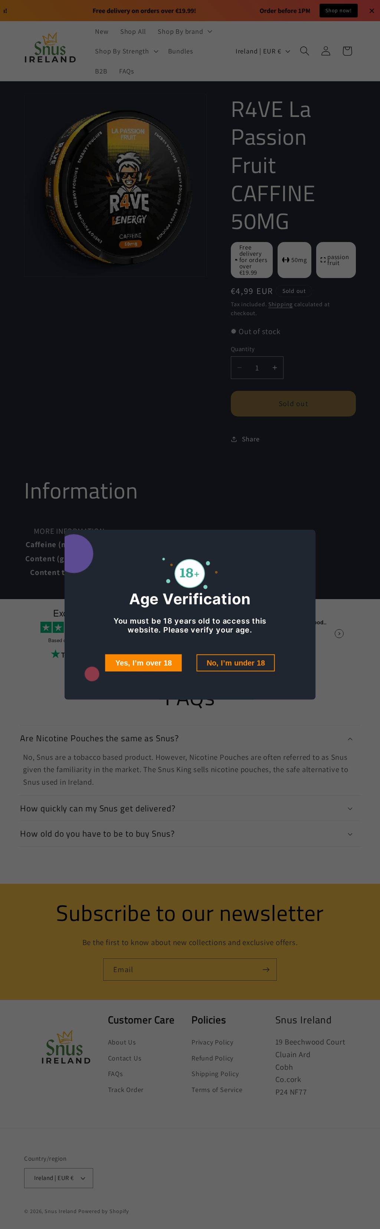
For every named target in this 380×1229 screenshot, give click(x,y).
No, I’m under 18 (236, 663)
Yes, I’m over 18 (143, 663)
